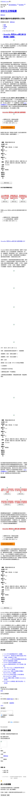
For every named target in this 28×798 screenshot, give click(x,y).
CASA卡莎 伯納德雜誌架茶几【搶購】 (13, 654)
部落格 (5, 26)
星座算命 (11, 703)
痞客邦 (8, 699)
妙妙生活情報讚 (9, 11)
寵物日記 (12, 22)
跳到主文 (3, 15)
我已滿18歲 (3, 795)
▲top (2, 705)
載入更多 (3, 708)
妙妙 (2, 690)
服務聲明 (16, 778)
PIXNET (6, 776)
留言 (12, 699)
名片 (4, 28)
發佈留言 (3, 716)
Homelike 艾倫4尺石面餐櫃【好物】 (12, 662)
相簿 (4, 25)
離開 (8, 795)
